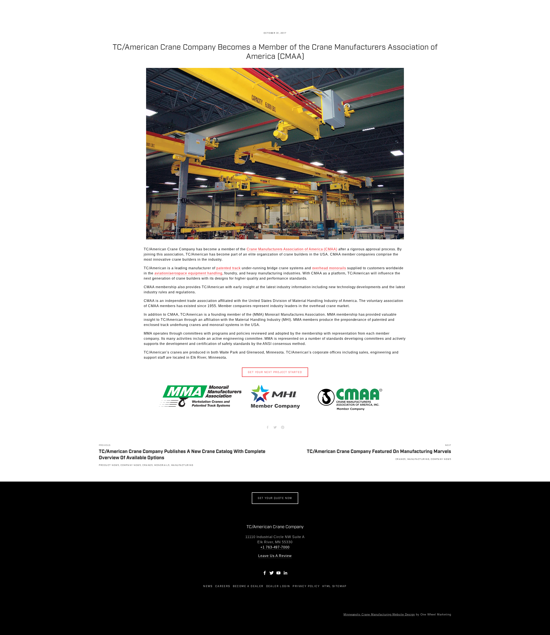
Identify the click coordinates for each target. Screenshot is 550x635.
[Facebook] (265, 573)
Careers (222, 586)
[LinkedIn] (285, 573)
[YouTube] (278, 573)
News (208, 586)
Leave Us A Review (275, 556)
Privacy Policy (306, 586)
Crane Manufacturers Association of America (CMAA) (292, 249)
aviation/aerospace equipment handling (188, 273)
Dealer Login (278, 586)
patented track (228, 268)
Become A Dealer (248, 586)
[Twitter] (271, 573)
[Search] (100, 9)
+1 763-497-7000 (275, 547)
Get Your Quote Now (275, 498)
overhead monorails (329, 268)
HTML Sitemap (334, 586)
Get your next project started (275, 372)
